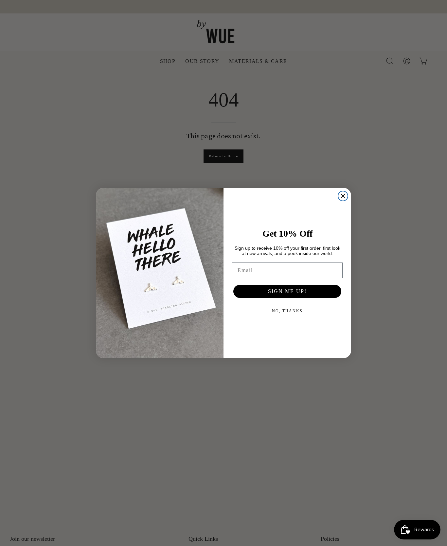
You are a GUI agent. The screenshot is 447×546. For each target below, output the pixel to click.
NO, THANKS (287, 311)
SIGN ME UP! (287, 291)
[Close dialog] (343, 196)
